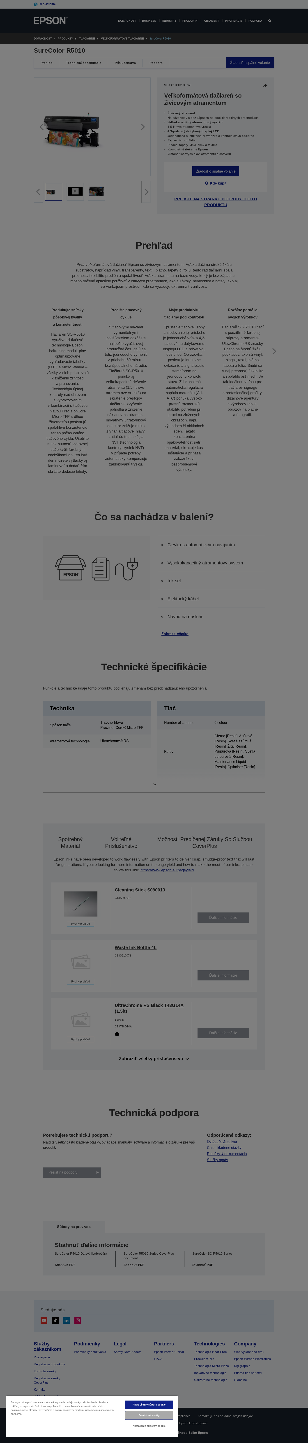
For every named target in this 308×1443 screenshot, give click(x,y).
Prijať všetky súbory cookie (149, 1404)
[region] (92, 1416)
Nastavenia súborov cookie (149, 1425)
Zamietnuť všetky (149, 1415)
